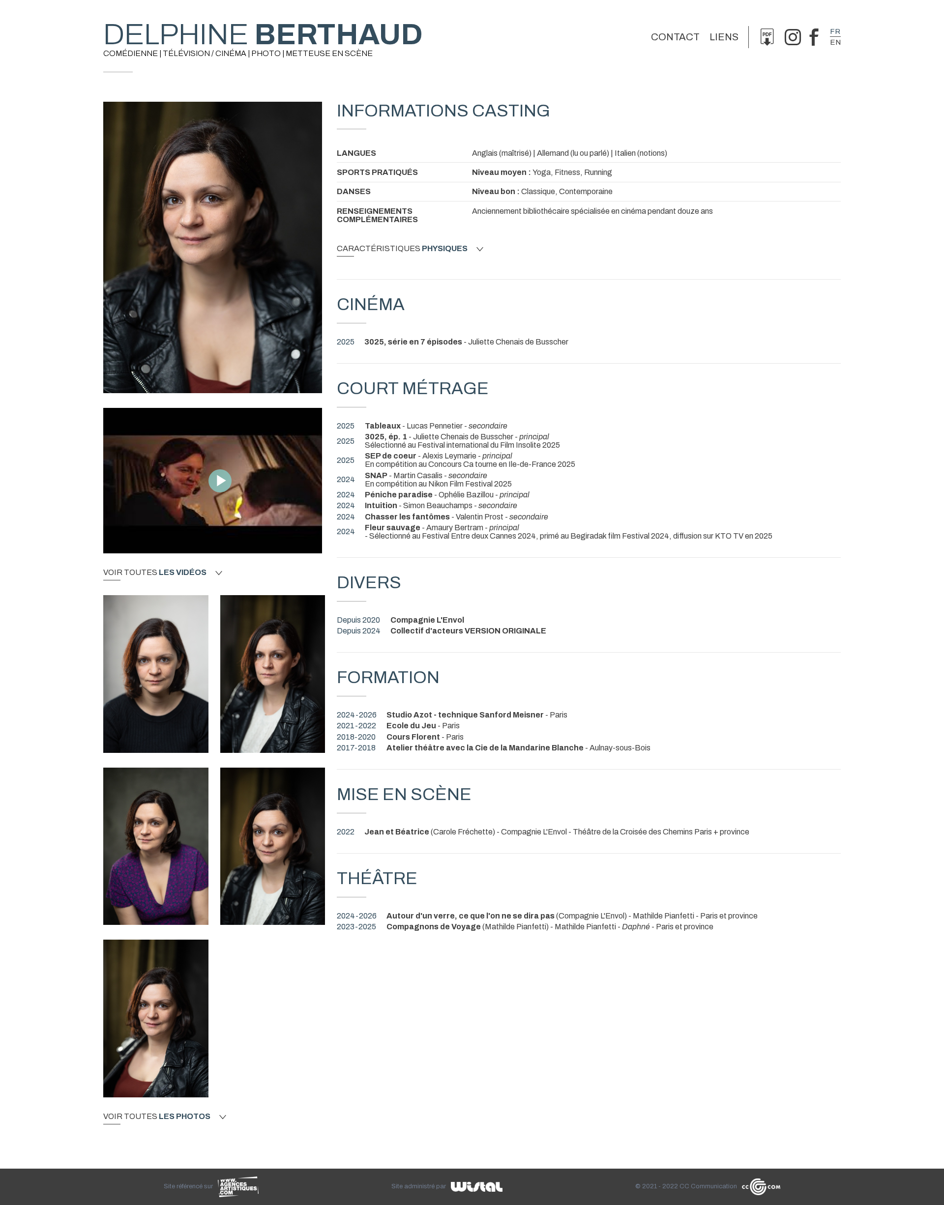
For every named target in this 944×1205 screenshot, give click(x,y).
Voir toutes (154, 572)
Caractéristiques (402, 249)
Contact (675, 36)
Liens (723, 36)
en (835, 42)
